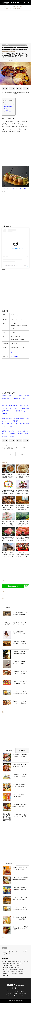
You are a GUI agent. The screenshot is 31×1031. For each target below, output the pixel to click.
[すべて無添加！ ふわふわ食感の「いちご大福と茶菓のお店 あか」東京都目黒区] (9, 454)
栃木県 (20, 951)
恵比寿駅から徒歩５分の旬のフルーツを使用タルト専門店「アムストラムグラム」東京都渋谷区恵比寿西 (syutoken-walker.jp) (15, 433)
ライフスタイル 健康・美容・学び (11, 967)
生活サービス (6, 975)
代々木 (5, 448)
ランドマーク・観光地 (8, 969)
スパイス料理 (22, 447)
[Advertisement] (15, 26)
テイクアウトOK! (9, 105)
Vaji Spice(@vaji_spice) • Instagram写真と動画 (14, 188)
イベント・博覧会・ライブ (13, 961)
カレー (9, 447)
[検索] (24, 2)
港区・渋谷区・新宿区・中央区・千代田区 (17, 45)
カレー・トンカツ (6, 47)
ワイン (27, 447)
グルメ (13, 47)
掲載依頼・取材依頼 (21, 993)
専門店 (15, 971)
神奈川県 (25, 951)
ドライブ (22, 963)
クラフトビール (15, 447)
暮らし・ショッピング (20, 973)
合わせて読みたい (9, 111)
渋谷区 (8, 448)
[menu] (28, 2)
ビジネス (10, 965)
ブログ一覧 (6, 993)
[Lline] (13, 88)
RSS (18, 988)
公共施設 (21, 969)
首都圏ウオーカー (15, 985)
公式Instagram (8, 106)
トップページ (8, 991)
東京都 (4, 45)
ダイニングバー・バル (22, 47)
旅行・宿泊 (20, 971)
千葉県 (7, 951)
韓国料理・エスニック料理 (21, 49)
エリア (3, 951)
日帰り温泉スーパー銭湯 (8, 973)
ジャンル (4, 961)
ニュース (5, 965)
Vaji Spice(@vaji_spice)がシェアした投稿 (15, 265)
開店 (12, 448)
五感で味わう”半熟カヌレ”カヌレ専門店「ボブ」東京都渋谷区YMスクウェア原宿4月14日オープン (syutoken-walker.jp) (15, 398)
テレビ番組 (16, 963)
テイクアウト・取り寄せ (7, 49)
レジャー (16, 969)
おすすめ (4, 51)
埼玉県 (11, 951)
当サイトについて (10, 995)
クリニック (22, 961)
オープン (6, 447)
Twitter (12, 988)
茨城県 (8, 953)
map (6, 108)
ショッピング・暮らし (8, 963)
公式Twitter (14, 352)
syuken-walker (10, 445)
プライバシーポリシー (20, 995)
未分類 (3, 955)
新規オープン (11, 51)
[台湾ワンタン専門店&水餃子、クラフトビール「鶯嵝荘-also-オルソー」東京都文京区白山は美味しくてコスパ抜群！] (22, 454)
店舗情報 (7, 110)
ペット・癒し (16, 965)
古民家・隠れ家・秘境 (8, 971)
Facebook (15, 988)
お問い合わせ (13, 993)
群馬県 (4, 953)
